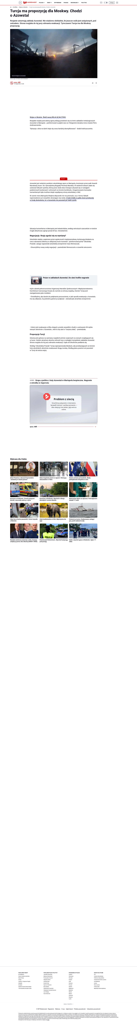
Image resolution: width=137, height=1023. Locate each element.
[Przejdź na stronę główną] (20, 4)
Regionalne (74, 2)
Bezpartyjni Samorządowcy (100, 988)
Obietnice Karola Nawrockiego (24, 986)
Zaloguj (112, 2)
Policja (19, 979)
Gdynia (70, 991)
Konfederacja (97, 981)
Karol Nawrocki (47, 993)
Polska (41, 2)
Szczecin (71, 983)
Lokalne (70, 974)
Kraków (70, 979)
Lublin (70, 998)
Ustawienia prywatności (93, 1009)
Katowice (71, 995)
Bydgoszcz (71, 988)
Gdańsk (70, 986)
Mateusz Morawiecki (48, 976)
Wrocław (71, 978)
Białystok (71, 990)
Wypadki (20, 983)
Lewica (95, 983)
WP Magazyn (21, 974)
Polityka (84, 2)
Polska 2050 (96, 986)
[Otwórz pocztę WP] (101, 2)
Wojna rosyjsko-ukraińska (23, 976)
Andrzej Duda (46, 981)
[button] (106, 3)
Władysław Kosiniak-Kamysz (50, 990)
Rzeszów (71, 997)
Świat (48, 2)
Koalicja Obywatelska (98, 976)
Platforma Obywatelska (99, 978)
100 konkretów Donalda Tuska (24, 988)
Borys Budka (46, 986)
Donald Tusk (46, 983)
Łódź (70, 981)
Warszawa (71, 976)
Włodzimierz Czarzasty (48, 988)
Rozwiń (63, 178)
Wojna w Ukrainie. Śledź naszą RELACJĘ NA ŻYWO (48, 117)
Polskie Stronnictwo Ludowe (100, 979)
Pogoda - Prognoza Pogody (24, 981)
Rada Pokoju (21, 978)
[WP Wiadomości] (31, 2)
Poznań (70, 984)
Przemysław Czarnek (48, 978)
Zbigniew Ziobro (47, 979)
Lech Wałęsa (46, 991)
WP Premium (57, 2)
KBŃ (19, 82)
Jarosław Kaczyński (48, 974)
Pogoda (66, 2)
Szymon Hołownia (47, 984)
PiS (94, 974)
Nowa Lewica (97, 984)
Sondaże (20, 984)
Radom (70, 993)
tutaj (48, 1019)
